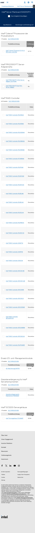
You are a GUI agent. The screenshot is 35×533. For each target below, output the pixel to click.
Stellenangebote (6, 455)
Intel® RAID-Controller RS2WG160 (15, 233)
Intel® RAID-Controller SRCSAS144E (15, 281)
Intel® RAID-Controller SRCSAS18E (15, 271)
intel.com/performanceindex (10, 492)
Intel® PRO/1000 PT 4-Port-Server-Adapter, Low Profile (15, 80)
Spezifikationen (7, 25)
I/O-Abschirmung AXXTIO (13, 368)
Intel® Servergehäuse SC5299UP (14, 418)
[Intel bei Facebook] (2, 465)
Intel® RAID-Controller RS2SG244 (15, 212)
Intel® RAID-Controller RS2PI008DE (15, 345)
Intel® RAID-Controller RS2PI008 (14, 167)
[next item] (34, 6)
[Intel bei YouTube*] (14, 465)
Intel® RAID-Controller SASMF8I (14, 252)
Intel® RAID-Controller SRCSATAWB (15, 307)
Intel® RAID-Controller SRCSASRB (15, 290)
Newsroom (4, 451)
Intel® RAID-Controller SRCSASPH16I (12, 317)
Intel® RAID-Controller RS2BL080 (15, 193)
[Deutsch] (28, 2)
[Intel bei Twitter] (6, 465)
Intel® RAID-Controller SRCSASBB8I (15, 327)
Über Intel (4, 435)
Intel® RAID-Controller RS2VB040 (15, 115)
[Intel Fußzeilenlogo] (4, 517)
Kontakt (3, 447)
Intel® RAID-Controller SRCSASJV (15, 298)
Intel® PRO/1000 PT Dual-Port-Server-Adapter (14, 86)
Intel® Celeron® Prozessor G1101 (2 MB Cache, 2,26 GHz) (15, 51)
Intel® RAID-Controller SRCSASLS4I (15, 336)
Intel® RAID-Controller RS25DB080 (15, 150)
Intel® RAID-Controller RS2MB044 (15, 222)
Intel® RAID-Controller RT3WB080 (15, 158)
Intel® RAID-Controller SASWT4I (14, 243)
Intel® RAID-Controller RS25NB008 (15, 141)
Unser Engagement (7, 439)
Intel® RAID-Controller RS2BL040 (15, 202)
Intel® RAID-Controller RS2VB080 (15, 123)
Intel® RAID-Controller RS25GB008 (15, 132)
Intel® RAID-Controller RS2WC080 (15, 176)
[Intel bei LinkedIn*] (10, 465)
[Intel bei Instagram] (18, 465)
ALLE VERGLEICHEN (13, 39)
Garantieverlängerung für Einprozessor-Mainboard (12, 395)
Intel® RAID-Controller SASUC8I (14, 260)
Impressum (4, 459)
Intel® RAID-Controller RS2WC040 (15, 185)
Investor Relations (6, 443)
